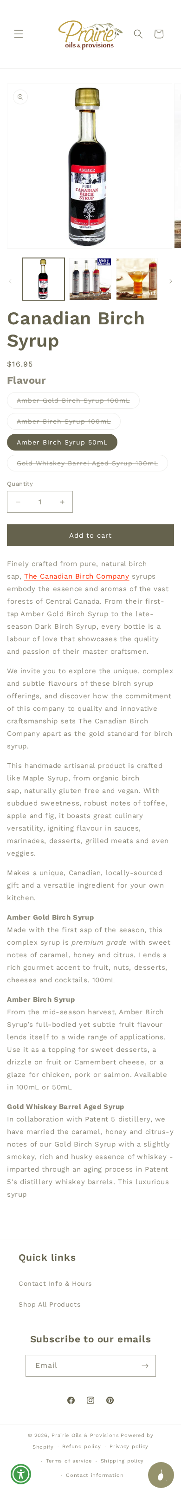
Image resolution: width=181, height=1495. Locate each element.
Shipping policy (122, 1461)
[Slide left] (10, 281)
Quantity (20, 483)
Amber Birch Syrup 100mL (69, 423)
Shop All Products (49, 1304)
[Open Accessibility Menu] (21, 1474)
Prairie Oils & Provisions (85, 1435)
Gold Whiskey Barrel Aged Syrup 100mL (92, 465)
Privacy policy (129, 1446)
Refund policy (81, 1446)
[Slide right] (171, 281)
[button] (18, 34)
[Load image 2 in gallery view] (90, 279)
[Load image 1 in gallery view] (44, 279)
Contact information (94, 1475)
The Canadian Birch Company (76, 576)
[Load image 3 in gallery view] (137, 279)
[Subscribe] (145, 1366)
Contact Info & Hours (55, 1283)
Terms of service (69, 1461)
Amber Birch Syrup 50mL (62, 442)
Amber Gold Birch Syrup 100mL (78, 402)
